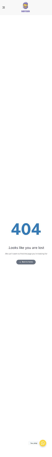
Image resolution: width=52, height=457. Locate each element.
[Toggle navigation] (10, 7)
